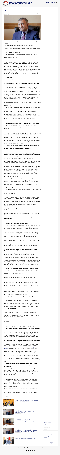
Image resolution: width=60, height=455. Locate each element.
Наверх (6, 396)
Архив (34, 447)
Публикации (8, 14)
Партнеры (29, 447)
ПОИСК (47, 2)
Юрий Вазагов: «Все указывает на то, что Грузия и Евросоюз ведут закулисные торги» (26, 401)
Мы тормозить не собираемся (15, 11)
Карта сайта (23, 447)
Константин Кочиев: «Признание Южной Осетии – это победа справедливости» (23, 7)
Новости (5, 14)
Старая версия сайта (40, 447)
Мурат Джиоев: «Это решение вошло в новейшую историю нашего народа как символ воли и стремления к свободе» (26, 411)
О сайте (18, 447)
